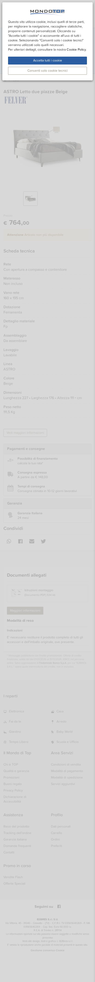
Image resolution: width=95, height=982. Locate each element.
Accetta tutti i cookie (47, 60)
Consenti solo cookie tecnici (47, 71)
